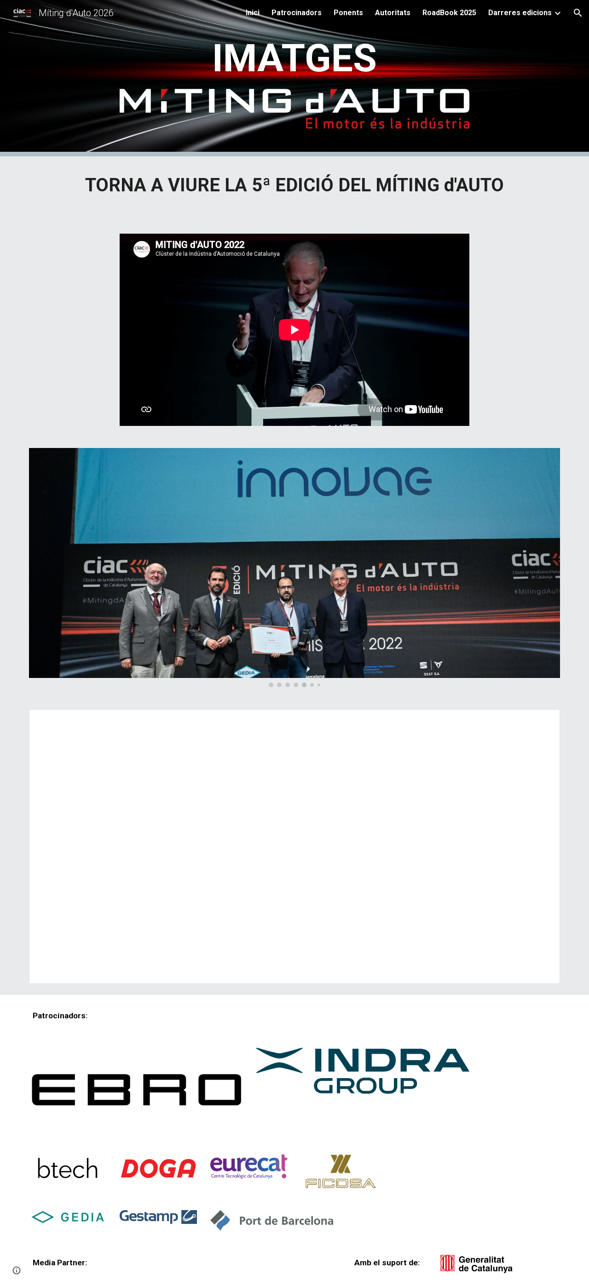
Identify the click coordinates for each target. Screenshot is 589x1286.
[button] (578, 13)
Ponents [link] (348, 12)
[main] (294, 58)
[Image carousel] (294, 567)
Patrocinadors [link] (296, 12)
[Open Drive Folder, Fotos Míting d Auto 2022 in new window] (542, 721)
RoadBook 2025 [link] (449, 12)
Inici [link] (253, 12)
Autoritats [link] (392, 12)
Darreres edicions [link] (520, 12)
